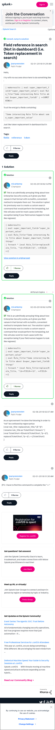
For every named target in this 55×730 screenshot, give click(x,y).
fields (6, 137)
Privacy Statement (26, 719)
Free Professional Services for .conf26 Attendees (26, 642)
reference (17, 137)
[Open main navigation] (51, 4)
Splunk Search (9, 29)
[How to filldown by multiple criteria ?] (47, 292)
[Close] (51, 707)
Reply (11, 156)
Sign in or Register (22, 20)
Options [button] (50, 29)
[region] (27, 716)
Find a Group (27, 599)
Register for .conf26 (28, 536)
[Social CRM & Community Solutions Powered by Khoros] (46, 691)
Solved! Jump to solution (17, 39)
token (27, 137)
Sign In (42, 4)
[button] (50, 39)
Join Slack (27, 569)
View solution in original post (17, 258)
